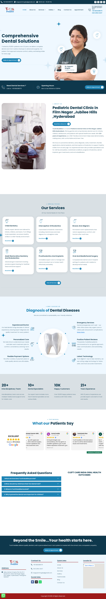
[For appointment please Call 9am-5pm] (89, 10)
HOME (24, 10)
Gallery (51, 10)
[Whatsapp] (101, 2)
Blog (59, 10)
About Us (32, 10)
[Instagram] (98, 2)
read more (8, 241)
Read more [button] (31, 447)
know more (81, 332)
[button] (103, 440)
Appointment (78, 10)
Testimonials (61, 577)
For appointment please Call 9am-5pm (97, 7)
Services (41, 10)
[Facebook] (95, 2)
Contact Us (67, 10)
